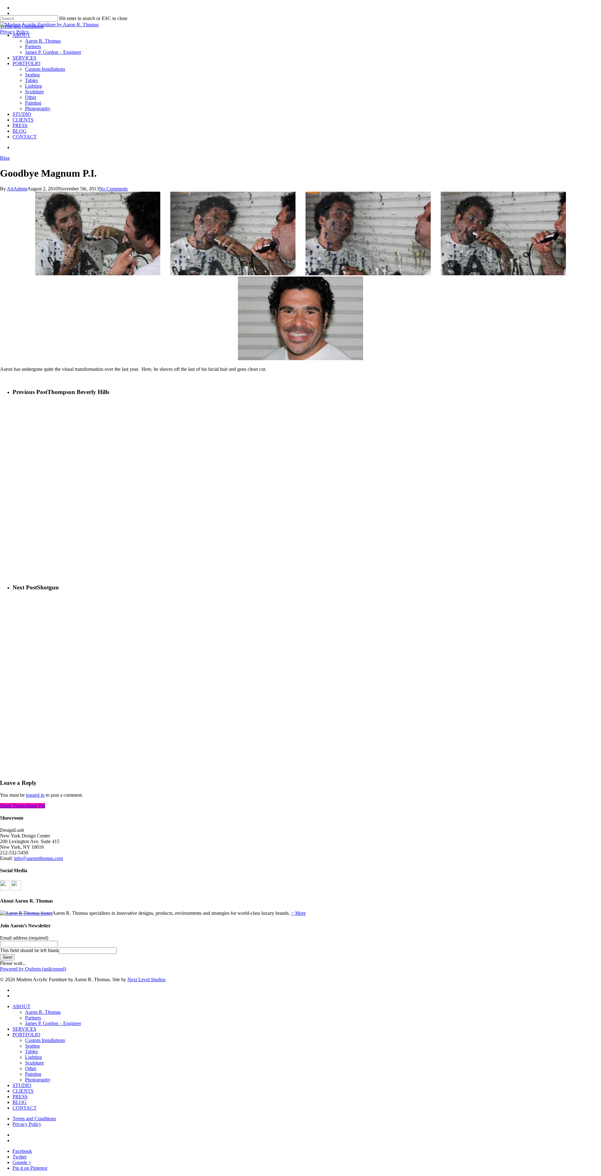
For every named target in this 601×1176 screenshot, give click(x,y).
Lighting (33, 1057)
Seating (32, 1046)
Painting (33, 1074)
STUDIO (22, 1085)
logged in (35, 795)
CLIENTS (23, 1091)
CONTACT (25, 1108)
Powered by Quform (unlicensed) (33, 968)
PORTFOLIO (26, 1034)
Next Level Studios (146, 979)
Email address (24, 937)
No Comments (113, 188)
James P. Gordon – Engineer (53, 1023)
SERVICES (24, 1029)
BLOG (20, 1102)
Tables (31, 1051)
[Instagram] (16, 888)
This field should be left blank (29, 950)
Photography (37, 1079)
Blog (5, 158)
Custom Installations (45, 1040)
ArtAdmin (17, 188)
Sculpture (34, 1062)
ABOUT (21, 1006)
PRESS (20, 1096)
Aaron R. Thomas (43, 1012)
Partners (33, 1017)
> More (298, 913)
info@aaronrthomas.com (38, 858)
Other (30, 1068)
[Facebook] (5, 888)
